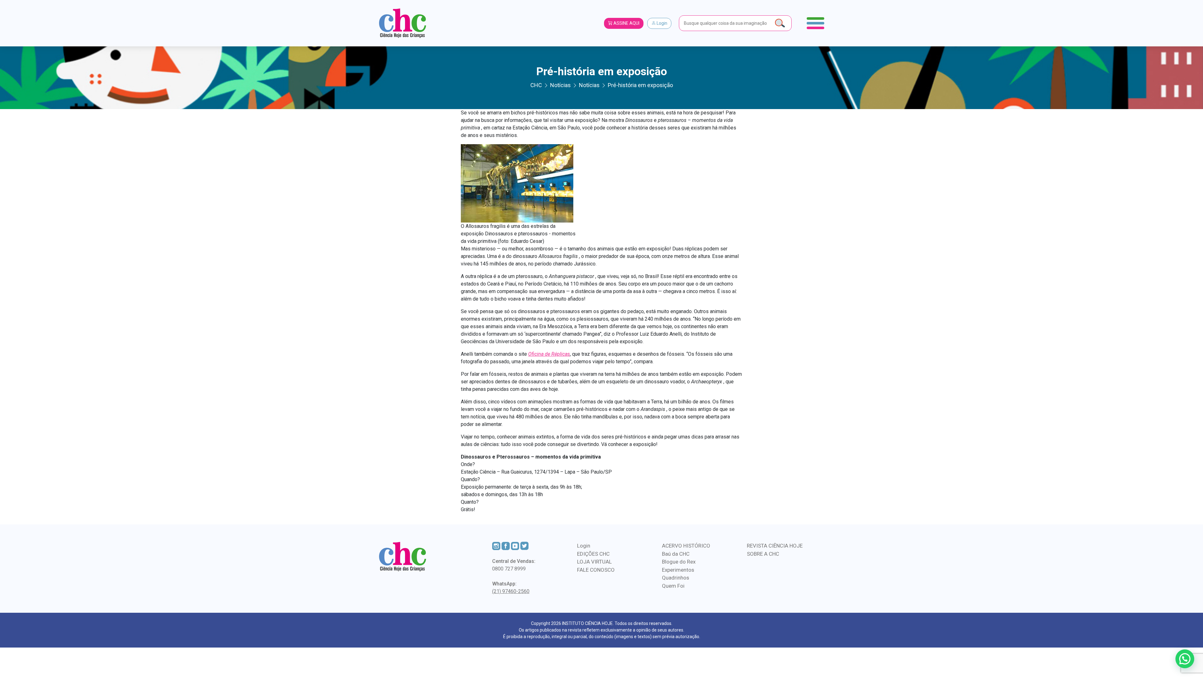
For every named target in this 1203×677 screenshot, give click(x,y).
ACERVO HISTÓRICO (686, 546)
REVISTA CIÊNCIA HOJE (775, 546)
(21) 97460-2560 (510, 591)
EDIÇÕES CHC (593, 554)
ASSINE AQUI (625, 23)
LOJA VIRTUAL (594, 562)
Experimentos (678, 570)
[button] (1184, 658)
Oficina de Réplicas (549, 354)
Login (661, 23)
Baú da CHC (676, 554)
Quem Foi (673, 586)
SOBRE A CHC (763, 554)
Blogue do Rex (678, 562)
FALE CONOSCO (596, 570)
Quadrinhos (675, 578)
